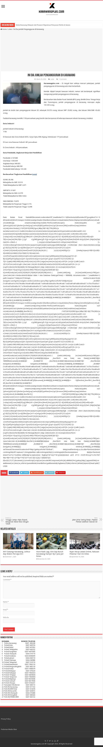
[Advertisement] (51, 51)
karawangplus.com (38, 744)
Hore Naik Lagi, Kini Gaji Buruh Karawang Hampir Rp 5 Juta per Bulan (50, 554)
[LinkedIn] (53, 740)
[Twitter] (50, 740)
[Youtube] (55, 740)
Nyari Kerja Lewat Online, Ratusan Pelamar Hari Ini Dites (84, 553)
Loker (10, 29)
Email (5, 610)
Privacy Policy (6, 719)
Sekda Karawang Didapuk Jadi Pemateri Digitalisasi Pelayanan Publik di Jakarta (43, 25)
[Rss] (45, 740)
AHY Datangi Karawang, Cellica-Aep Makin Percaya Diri (16, 553)
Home (4, 29)
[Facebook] (47, 740)
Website (6, 617)
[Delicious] (58, 740)
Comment (7, 580)
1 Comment (63, 79)
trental (34, 174)
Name (6, 602)
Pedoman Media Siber (9, 729)
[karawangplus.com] (51, 9)
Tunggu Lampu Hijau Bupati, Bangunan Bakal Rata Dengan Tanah (17, 521)
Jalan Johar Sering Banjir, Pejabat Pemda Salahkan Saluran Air (84, 520)
